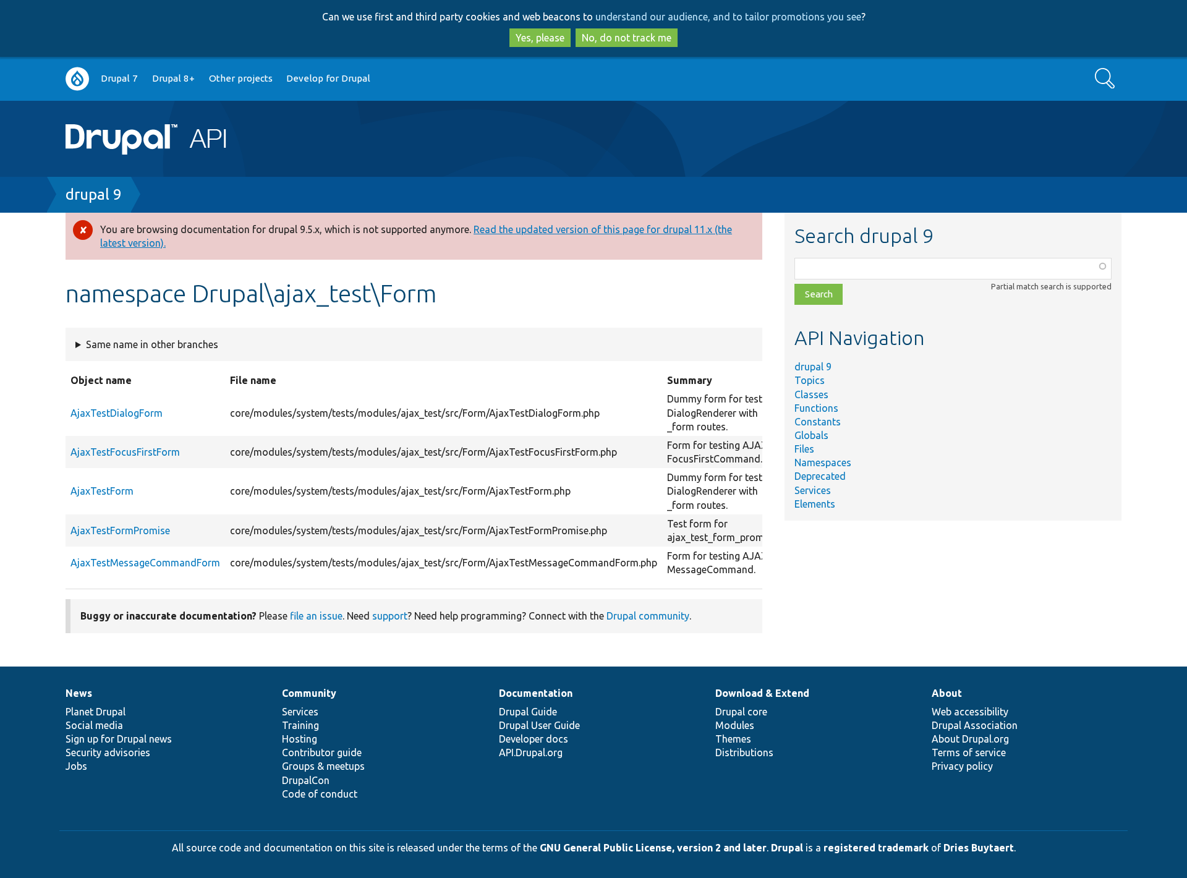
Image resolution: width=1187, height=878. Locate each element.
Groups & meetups (323, 766)
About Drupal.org (970, 738)
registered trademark (876, 847)
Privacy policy (962, 766)
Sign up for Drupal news (119, 738)
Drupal (787, 847)
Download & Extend (762, 693)
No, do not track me (626, 37)
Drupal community (647, 615)
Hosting (299, 738)
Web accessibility (970, 711)
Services (812, 490)
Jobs (76, 766)
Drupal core (741, 711)
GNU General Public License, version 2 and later (653, 847)
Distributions (744, 752)
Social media (94, 725)
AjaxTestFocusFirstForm (125, 452)
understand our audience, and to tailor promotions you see (728, 16)
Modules (734, 725)
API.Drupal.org (531, 752)
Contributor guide (322, 752)
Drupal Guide (528, 711)
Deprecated (820, 476)
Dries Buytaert (978, 847)
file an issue (316, 615)
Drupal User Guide (539, 725)
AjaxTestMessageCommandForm (145, 562)
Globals (811, 435)
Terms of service (969, 752)
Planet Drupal (96, 711)
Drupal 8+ (173, 78)
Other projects (241, 78)
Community (309, 693)
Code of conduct (319, 793)
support (389, 615)
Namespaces (822, 462)
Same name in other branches (152, 344)
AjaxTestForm (102, 491)
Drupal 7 (119, 78)
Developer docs (533, 738)
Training (300, 725)
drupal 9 (94, 194)
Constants (817, 421)
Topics (809, 380)
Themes (733, 738)
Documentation (535, 693)
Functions (816, 408)
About (947, 693)
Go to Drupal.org (77, 79)
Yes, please (540, 37)
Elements (814, 503)
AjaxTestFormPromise (120, 530)
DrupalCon (306, 780)
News (79, 693)
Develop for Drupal (328, 78)
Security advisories (108, 752)
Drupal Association (975, 725)
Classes (811, 394)
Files (804, 448)
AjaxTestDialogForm (116, 413)
